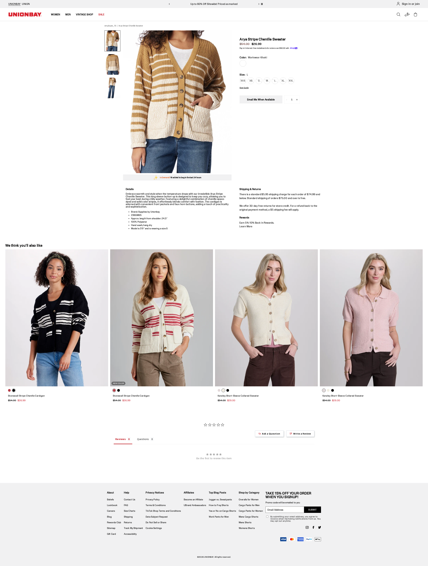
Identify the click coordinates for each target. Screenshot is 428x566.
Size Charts (129, 511)
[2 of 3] (112, 64)
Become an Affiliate (193, 499)
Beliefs (110, 499)
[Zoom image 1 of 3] (177, 101)
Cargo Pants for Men (249, 505)
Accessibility (130, 534)
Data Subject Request (157, 516)
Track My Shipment (133, 528)
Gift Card (111, 534)
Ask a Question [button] (271, 433)
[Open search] (399, 15)
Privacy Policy (152, 499)
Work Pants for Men (219, 516)
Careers (111, 511)
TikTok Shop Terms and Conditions (163, 511)
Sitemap (111, 528)
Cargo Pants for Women (251, 511)
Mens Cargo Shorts (248, 516)
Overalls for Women (248, 499)
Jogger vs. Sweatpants (220, 499)
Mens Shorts (245, 522)
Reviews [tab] (120, 439)
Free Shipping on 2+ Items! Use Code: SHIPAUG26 (214, 4)
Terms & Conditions (156, 505)
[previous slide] (169, 4)
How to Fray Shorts (218, 505)
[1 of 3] (112, 40)
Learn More (245, 226)
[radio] (243, 63)
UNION (26, 4)
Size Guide (244, 88)
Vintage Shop (84, 14)
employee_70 (110, 26)
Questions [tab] (143, 439)
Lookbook (112, 505)
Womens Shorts (247, 528)
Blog (109, 516)
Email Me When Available (261, 99)
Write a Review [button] (302, 433)
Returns (128, 522)
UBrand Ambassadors (195, 505)
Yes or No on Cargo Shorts (222, 511)
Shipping (128, 516)
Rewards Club (114, 522)
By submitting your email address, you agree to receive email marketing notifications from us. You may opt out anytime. (295, 519)
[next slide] (259, 4)
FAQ (126, 505)
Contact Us (129, 499)
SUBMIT (312, 509)
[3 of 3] (112, 88)
